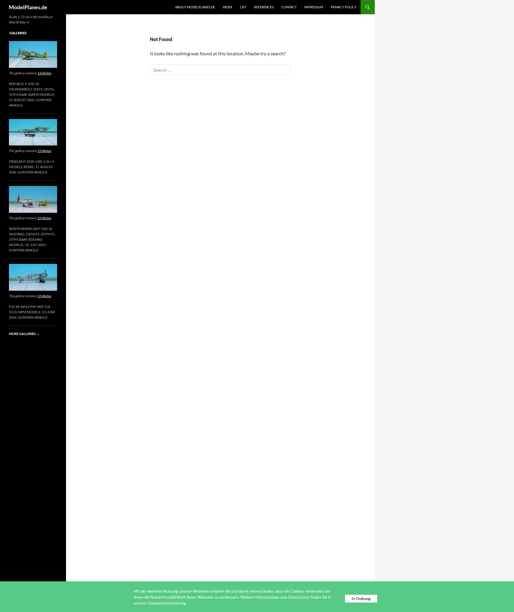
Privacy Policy (344, 7)
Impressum (313, 7)
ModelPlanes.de (28, 7)
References (264, 7)
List (243, 7)
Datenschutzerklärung (167, 603)
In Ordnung (361, 598)
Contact (289, 7)
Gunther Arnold (32, 172)
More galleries (24, 334)
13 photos (44, 73)
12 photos (44, 151)
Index (227, 7)
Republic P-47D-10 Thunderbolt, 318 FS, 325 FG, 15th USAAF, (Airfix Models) (31, 89)
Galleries (18, 33)
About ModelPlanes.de (195, 7)
